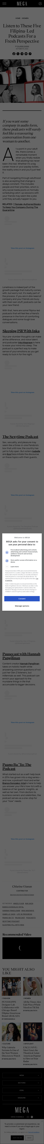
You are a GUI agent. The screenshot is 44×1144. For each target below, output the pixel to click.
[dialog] (22, 572)
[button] (22, 566)
